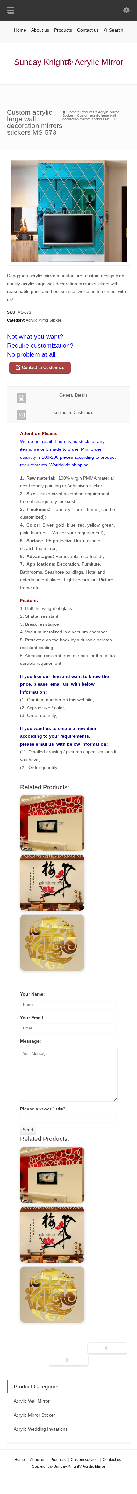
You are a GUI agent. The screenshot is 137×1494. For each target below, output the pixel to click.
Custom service (84, 1460)
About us (40, 30)
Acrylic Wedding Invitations (41, 1429)
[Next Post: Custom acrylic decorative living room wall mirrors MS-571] (69, 1361)
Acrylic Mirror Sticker (43, 320)
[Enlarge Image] (68, 161)
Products (63, 30)
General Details (73, 395)
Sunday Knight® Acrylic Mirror (68, 62)
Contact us (88, 30)
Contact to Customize (43, 367)
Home (20, 30)
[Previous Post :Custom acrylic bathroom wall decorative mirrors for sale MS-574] (107, 1348)
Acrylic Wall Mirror (32, 1400)
